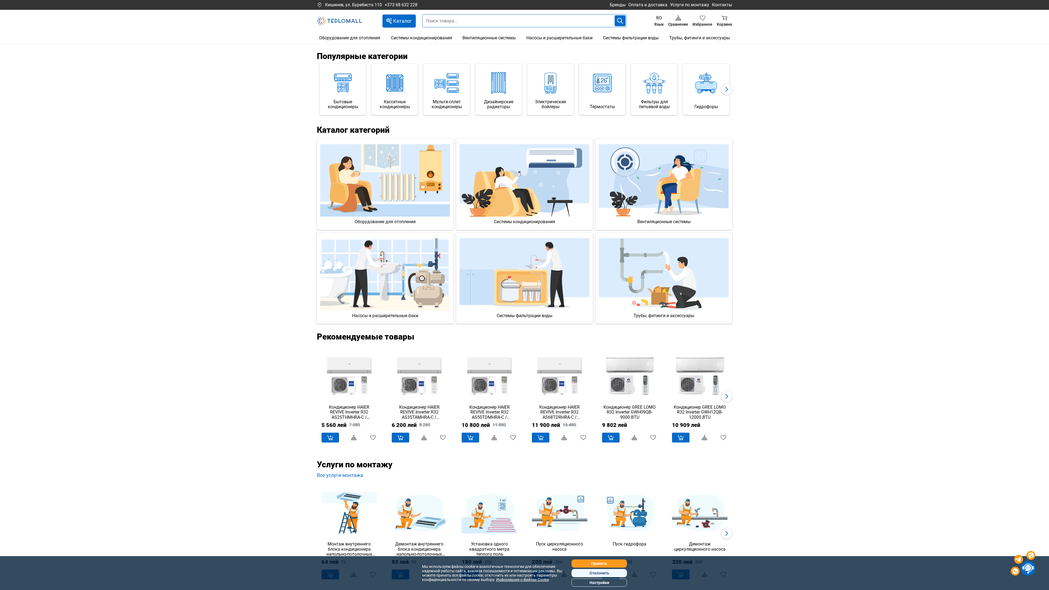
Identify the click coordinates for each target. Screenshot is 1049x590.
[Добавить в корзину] (330, 437)
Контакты (722, 4)
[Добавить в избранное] (373, 437)
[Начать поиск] (620, 20)
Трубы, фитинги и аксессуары (699, 37)
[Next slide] (726, 89)
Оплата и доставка (647, 4)
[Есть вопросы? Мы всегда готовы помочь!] (1023, 564)
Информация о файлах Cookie (522, 579)
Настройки (599, 582)
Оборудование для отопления (349, 37)
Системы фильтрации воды (631, 37)
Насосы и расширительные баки (559, 37)
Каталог (402, 21)
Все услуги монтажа (340, 475)
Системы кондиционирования (421, 37)
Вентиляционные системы (489, 37)
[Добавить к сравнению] (354, 437)
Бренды (618, 4)
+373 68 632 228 (401, 4)
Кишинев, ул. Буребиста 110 (353, 4)
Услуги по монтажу (689, 4)
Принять (599, 563)
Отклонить (599, 573)
